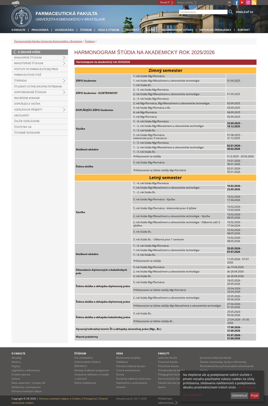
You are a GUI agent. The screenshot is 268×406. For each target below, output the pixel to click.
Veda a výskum (108, 30)
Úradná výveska (21, 374)
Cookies (76, 398)
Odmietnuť (239, 395)
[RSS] (253, 2)
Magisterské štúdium (28, 63)
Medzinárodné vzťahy (177, 30)
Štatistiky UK (22, 127)
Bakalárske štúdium (28, 57)
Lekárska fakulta (167, 357)
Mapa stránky (185, 2)
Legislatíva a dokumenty (26, 370)
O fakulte (18, 30)
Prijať (254, 395)
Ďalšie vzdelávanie (27, 121)
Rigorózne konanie (27, 98)
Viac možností (192, 395)
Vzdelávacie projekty (28, 109)
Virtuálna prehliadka (215, 30)
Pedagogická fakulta (170, 374)
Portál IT (165, 2)
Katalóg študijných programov (91, 370)
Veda (119, 353)
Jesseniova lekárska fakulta (215, 357)
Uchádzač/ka (64, 30)
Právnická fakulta (168, 362)
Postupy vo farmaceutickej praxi (36, 69)
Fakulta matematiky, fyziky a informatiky (223, 362)
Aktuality (17, 357)
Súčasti (16, 378)
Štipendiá (20, 80)
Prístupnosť (90, 398)
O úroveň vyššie (29, 52)
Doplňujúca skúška (27, 103)
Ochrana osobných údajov (27, 391)
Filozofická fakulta (168, 366)
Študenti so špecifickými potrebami (38, 86)
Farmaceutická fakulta (171, 378)
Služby (150, 30)
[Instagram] (248, 2)
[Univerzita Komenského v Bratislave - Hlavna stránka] (21, 16)
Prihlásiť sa (244, 12)
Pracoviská (40, 30)
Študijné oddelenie (27, 132)
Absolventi (21, 115)
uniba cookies (247, 387)
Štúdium (86, 30)
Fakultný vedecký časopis (130, 366)
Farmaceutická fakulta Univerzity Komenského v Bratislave (48, 41)
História (16, 362)
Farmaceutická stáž (27, 75)
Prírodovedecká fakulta (171, 370)
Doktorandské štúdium (30, 92)
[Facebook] (235, 2)
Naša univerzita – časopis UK (28, 383)
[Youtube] (242, 2)
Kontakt (244, 30)
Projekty (132, 30)
